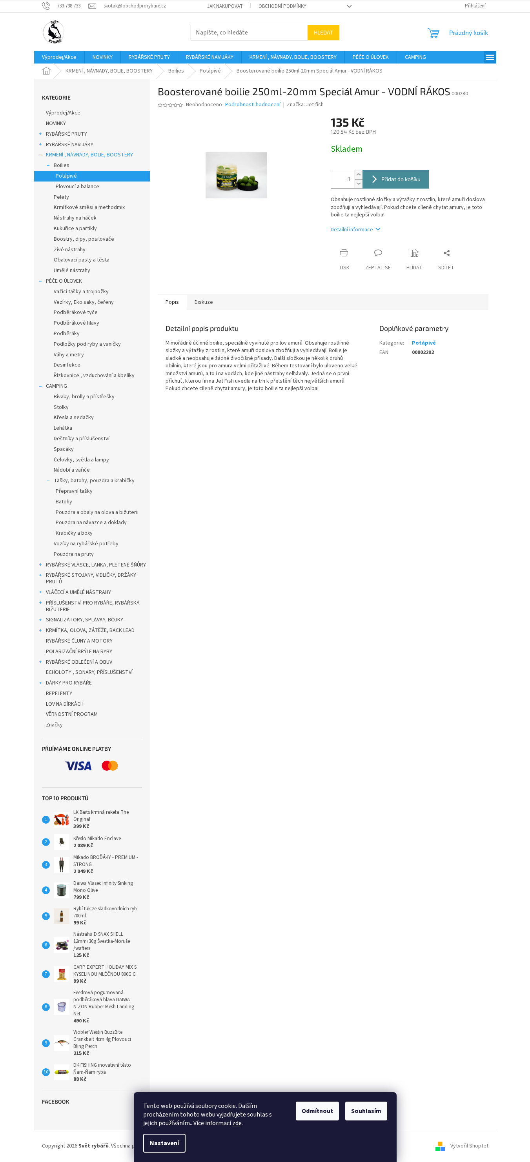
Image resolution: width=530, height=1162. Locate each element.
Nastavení (164, 1143)
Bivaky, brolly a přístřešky (84, 397)
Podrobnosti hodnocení (252, 105)
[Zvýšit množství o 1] (358, 174)
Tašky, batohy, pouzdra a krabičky (94, 481)
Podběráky (67, 334)
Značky (54, 725)
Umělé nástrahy (72, 270)
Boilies (61, 165)
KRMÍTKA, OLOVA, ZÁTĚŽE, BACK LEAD (90, 630)
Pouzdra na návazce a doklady (91, 523)
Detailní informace (352, 230)
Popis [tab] (172, 302)
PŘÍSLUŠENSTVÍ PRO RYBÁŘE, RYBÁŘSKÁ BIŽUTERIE (93, 606)
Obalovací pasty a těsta (81, 260)
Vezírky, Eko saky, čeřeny (84, 302)
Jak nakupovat (225, 6)
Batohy (64, 502)
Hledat (323, 32)
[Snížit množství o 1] (358, 183)
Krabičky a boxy (74, 533)
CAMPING (56, 386)
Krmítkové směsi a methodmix (89, 207)
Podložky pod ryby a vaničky (87, 344)
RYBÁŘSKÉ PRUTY (66, 134)
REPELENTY (59, 693)
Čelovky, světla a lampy (81, 460)
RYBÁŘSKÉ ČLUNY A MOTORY (79, 641)
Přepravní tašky (74, 491)
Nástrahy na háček (75, 218)
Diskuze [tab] (204, 302)
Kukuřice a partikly (75, 228)
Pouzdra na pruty (74, 554)
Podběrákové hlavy (76, 323)
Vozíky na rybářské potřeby (86, 544)
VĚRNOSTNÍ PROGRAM (72, 714)
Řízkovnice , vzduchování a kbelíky (94, 375)
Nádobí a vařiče (72, 470)
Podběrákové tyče (76, 312)
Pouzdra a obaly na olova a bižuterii (97, 512)
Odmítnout (317, 1111)
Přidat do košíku (401, 179)
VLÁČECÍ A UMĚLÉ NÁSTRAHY (78, 592)
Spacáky (64, 449)
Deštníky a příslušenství (81, 439)
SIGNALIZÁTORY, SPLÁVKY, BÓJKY (84, 620)
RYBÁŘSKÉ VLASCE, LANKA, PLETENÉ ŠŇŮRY (96, 565)
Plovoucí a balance (77, 187)
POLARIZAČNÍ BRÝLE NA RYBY (79, 651)
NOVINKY (56, 123)
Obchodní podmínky (282, 6)
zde (237, 1123)
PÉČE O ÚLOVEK (64, 281)
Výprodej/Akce (63, 113)
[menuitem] (59, 57)
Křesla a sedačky (74, 417)
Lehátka (63, 428)
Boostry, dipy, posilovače (84, 239)
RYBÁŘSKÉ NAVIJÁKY (69, 145)
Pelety (61, 197)
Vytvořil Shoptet (469, 1146)
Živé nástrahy (70, 250)
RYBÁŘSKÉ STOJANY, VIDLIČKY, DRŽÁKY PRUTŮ (91, 578)
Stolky (61, 407)
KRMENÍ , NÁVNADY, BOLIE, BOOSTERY (89, 155)
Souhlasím (366, 1111)
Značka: (305, 105)
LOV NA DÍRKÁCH (65, 704)
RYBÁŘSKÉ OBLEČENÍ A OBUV (79, 662)
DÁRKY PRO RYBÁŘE (69, 683)
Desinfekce (67, 365)
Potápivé (66, 176)
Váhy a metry (69, 355)
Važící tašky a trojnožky (81, 292)
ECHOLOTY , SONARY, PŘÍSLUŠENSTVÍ (89, 672)
